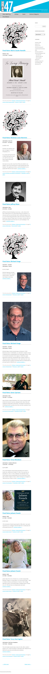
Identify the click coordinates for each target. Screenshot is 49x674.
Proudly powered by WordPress (5, 671)
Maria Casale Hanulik (10, 102)
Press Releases (6, 16)
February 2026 (38, 56)
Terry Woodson (9, 483)
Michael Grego (8, 294)
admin (24, 102)
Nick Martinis (17, 173)
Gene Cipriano (11, 411)
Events (24, 14)
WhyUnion (37, 64)
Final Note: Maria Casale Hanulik (14, 50)
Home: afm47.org (7, 14)
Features (36, 45)
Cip (3, 411)
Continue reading (22, 168)
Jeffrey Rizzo (8, 225)
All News (16, 14)
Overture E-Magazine (34, 14)
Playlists (36, 59)
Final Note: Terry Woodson (12, 460)
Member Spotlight (38, 51)
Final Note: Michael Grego (12, 261)
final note (6, 411)
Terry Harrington (9, 656)
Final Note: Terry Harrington (12, 639)
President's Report (38, 61)
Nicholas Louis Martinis (10, 173)
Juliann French (8, 531)
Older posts (6, 664)
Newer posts (28, 664)
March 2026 (38, 57)
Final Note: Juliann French (12, 513)
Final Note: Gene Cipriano (11, 392)
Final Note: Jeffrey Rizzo (11, 204)
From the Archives (38, 47)
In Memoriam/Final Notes (20, 100)
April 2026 (37, 54)
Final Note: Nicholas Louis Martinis (15, 138)
